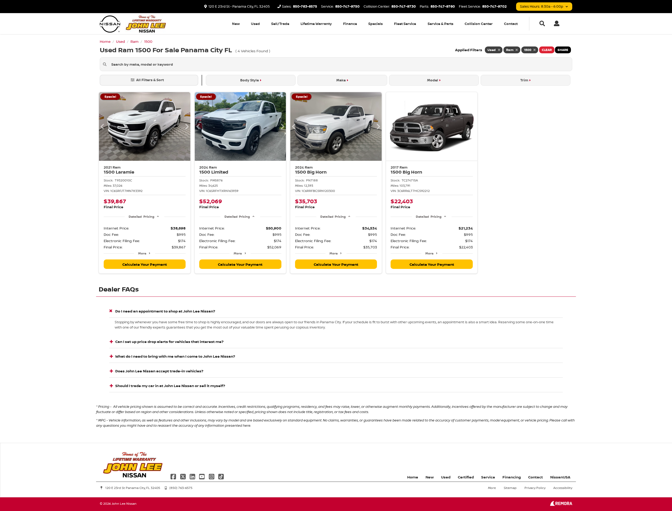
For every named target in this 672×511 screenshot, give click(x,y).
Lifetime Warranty (316, 23)
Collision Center (479, 23)
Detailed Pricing (141, 216)
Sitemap (510, 488)
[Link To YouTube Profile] (202, 476)
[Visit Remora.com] (561, 504)
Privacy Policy (534, 488)
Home (412, 476)
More (142, 253)
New (236, 23)
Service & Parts (440, 23)
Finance (350, 23)
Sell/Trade (280, 23)
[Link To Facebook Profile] (173, 476)
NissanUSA (560, 476)
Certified (466, 476)
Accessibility (562, 488)
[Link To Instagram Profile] (212, 476)
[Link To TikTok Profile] (221, 476)
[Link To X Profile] (183, 476)
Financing (511, 476)
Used (255, 23)
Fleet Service (405, 23)
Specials (375, 23)
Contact (511, 23)
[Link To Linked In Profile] (193, 476)
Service (488, 476)
